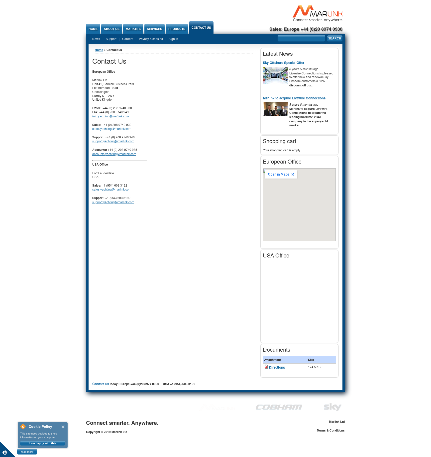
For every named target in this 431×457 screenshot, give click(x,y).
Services (154, 28)
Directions (277, 367)
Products (176, 28)
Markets (133, 28)
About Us (111, 28)
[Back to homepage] (317, 20)
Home (93, 28)
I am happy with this (42, 443)
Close (63, 426)
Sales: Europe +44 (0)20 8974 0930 (305, 29)
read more (27, 451)
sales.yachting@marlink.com (111, 128)
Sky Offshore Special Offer (283, 62)
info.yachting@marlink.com (110, 116)
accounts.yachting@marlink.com (114, 154)
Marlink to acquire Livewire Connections (294, 98)
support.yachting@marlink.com (113, 141)
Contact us (201, 27)
